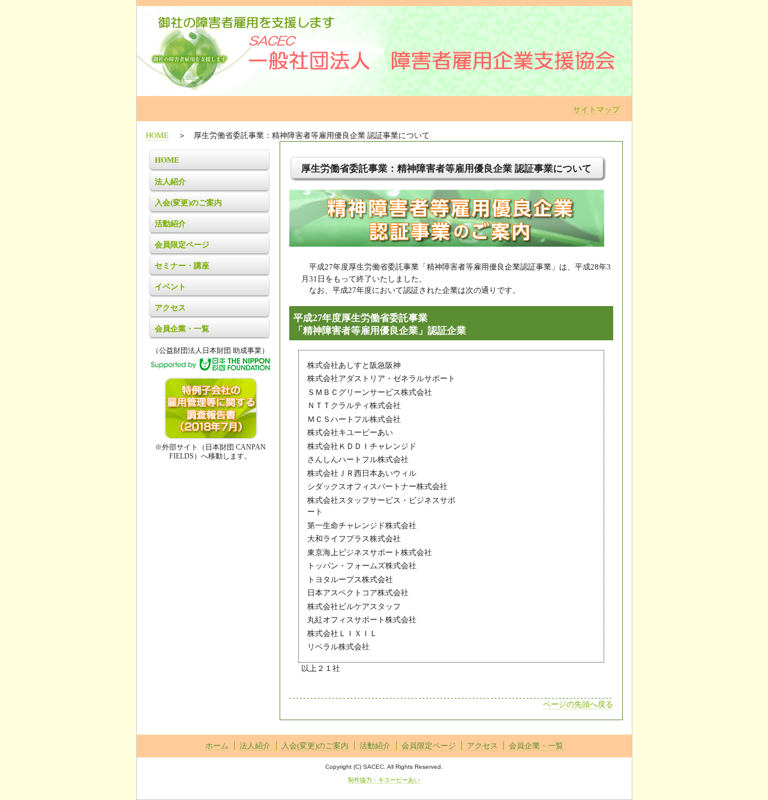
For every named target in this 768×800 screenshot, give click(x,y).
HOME (157, 135)
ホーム (217, 745)
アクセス (170, 307)
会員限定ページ (182, 244)
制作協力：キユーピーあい (384, 780)
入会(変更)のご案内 (188, 202)
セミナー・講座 (182, 265)
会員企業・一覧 (182, 328)
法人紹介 (170, 181)
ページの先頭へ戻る (578, 704)
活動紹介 (170, 223)
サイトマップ (596, 109)
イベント (170, 286)
